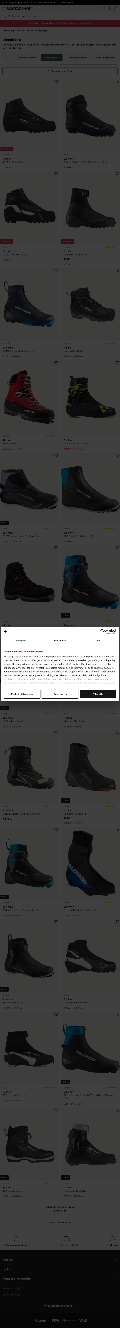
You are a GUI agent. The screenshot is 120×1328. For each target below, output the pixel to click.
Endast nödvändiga (22, 694)
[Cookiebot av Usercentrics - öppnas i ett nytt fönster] (102, 631)
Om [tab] (99, 640)
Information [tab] (60, 640)
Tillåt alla (98, 694)
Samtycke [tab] (20, 640)
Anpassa (58, 694)
